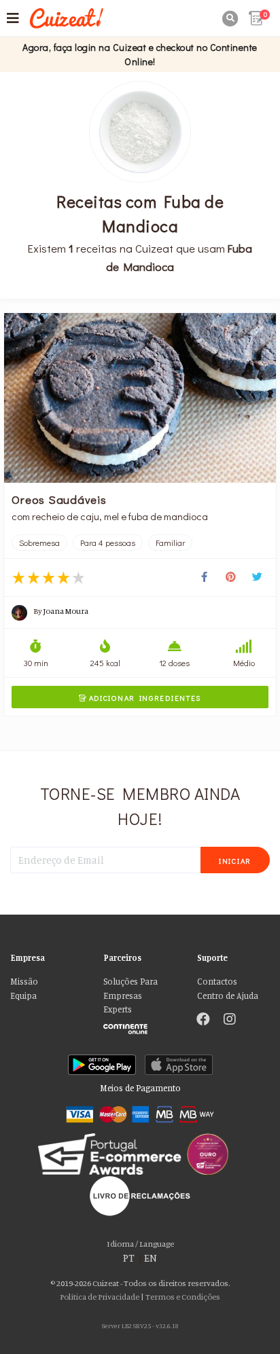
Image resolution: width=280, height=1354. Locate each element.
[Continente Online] (139, 1025)
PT (129, 1257)
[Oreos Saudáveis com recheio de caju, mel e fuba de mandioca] (140, 398)
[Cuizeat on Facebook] (203, 1020)
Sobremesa (39, 542)
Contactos (217, 981)
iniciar (235, 861)
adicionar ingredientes (140, 698)
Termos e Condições (182, 1297)
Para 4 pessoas (107, 542)
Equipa (23, 996)
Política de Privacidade (99, 1297)
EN (150, 1257)
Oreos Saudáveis (59, 499)
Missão (24, 981)
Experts (117, 1009)
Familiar (170, 542)
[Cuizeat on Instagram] (230, 1020)
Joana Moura (65, 611)
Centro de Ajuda (227, 996)
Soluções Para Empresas (130, 988)
